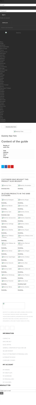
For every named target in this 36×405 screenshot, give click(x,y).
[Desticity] (17, 35)
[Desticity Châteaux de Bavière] (9, 244)
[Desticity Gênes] (9, 286)
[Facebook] (2, 328)
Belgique (2, 58)
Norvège (2, 68)
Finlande (2, 60)
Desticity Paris (5, 188)
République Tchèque (5, 88)
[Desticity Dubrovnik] (26, 268)
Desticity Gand (22, 284)
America (2, 104)
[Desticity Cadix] (26, 205)
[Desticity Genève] (26, 286)
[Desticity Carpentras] (26, 217)
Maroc (1, 113)
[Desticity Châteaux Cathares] (9, 236)
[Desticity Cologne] (26, 250)
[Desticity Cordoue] (26, 256)
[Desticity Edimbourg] (9, 274)
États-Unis (3, 106)
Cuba (1, 108)
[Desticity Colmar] (9, 250)
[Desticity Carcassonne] (9, 217)
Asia (1, 116)
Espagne (2, 71)
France (2, 50)
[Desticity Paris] (9, 185)
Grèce (1, 76)
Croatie (2, 78)
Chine (1, 118)
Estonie (2, 98)
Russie (2, 86)
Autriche (2, 55)
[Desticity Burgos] (26, 199)
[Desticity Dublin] (9, 268)
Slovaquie (2, 101)
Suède (1, 62)
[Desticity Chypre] (26, 229)
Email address (4, 2)
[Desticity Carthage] (9, 223)
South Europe (3, 70)
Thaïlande (2, 119)
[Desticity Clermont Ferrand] (26, 244)
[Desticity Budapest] (9, 199)
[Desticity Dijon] (26, 262)
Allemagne (3, 53)
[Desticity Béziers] (9, 205)
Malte (1, 80)
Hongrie (2, 90)
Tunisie (2, 111)
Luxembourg (3, 66)
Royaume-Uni (3, 52)
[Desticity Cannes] (26, 211)
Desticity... (21, 188)
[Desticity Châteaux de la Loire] (26, 236)
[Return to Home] (3, 127)
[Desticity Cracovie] (9, 262)
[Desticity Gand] (26, 280)
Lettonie (2, 96)
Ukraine (2, 93)
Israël (1, 114)
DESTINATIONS (4, 47)
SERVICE (2, 45)
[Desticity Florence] (26, 274)
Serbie (1, 83)
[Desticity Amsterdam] (26, 185)
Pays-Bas (2, 57)
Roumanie (2, 99)
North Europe (3, 48)
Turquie (2, 103)
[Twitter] (7, 328)
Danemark (2, 63)
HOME (2, 43)
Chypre (2, 81)
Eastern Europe (4, 85)
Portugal (2, 75)
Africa (1, 109)
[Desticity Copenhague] (9, 256)
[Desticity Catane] (26, 223)
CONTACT (3, 121)
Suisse (2, 65)
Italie (1, 73)
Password (3, 8)
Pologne (2, 91)
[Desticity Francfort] (9, 280)
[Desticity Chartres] (9, 229)
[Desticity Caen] (9, 211)
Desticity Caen (5, 215)
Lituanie (2, 94)
